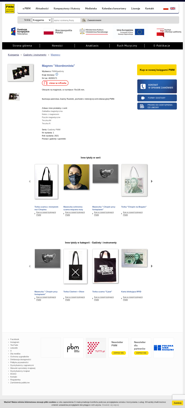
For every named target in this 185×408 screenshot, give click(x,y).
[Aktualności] (42, 8)
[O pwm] (25, 8)
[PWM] (9, 9)
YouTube (14, 345)
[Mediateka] (91, 8)
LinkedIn (14, 348)
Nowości (57, 45)
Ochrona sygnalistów (19, 356)
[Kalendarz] (114, 8)
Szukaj (84, 20)
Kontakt (13, 377)
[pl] (163, 8)
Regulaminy (15, 380)
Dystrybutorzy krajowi (20, 371)
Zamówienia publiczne (20, 382)
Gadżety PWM (54, 129)
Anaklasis (92, 45)
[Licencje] (135, 8)
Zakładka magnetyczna (52, 111)
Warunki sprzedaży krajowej (22, 368)
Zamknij (177, 403)
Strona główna (22, 45)
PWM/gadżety (58, 71)
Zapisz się (119, 353)
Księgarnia (13, 54)
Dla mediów (15, 354)
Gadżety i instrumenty (34, 54)
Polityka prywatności (19, 362)
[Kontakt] (150, 8)
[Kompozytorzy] (67, 8)
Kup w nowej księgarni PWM (46, 213)
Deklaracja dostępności (20, 359)
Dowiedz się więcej (110, 405)
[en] (174, 8)
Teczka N (46, 123)
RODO (13, 374)
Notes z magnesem (50, 114)
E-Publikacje (162, 45)
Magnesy (55, 54)
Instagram (14, 342)
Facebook (14, 339)
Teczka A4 (46, 120)
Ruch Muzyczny (127, 45)
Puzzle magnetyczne (51, 117)
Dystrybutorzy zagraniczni (22, 365)
